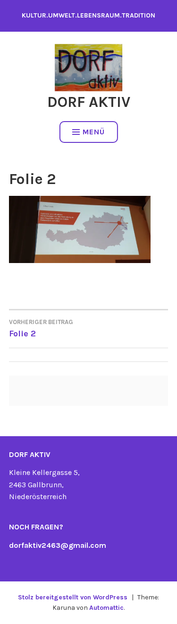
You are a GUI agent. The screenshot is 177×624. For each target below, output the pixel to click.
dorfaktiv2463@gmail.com (57, 545)
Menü (94, 131)
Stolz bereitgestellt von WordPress (72, 597)
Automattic (106, 608)
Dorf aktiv (88, 102)
